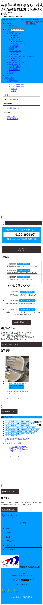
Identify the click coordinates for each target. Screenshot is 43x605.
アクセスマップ (14, 27)
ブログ (7, 75)
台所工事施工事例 (14, 68)
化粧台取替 (16, 37)
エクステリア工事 (14, 39)
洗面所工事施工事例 (15, 33)
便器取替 (11, 32)
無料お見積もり (14, 81)
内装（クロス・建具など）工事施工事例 (21, 56)
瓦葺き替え (16, 45)
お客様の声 (10, 541)
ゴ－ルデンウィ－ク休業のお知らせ (20, 279)
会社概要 (11, 25)
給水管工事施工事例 (15, 66)
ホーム (8, 528)
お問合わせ (9, 222)
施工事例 (8, 29)
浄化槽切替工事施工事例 (16, 62)
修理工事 (11, 49)
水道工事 (11, 72)
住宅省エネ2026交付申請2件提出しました (22, 273)
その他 (11, 73)
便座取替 (15, 54)
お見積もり (9, 224)
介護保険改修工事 (14, 60)
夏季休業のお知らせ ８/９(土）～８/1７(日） (23, 266)
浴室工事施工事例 (14, 70)
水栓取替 (15, 35)
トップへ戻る (21, 523)
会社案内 (8, 23)
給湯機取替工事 (14, 47)
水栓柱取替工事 (18, 41)
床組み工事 (16, 58)
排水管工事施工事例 (15, 64)
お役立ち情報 (10, 545)
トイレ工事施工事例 (15, 51)
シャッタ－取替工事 (19, 43)
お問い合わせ (9, 78)
